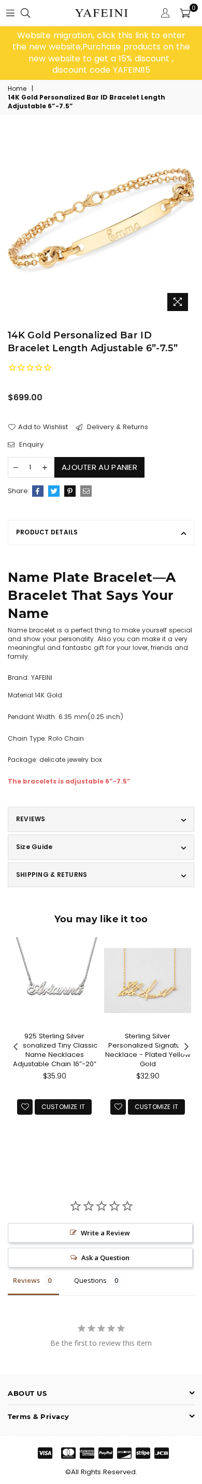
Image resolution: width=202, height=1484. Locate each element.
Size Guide (34, 846)
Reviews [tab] (26, 1280)
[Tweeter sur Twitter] (54, 491)
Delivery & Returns (116, 427)
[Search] (25, 13)
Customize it (63, 1106)
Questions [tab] (90, 1280)
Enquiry (30, 444)
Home (17, 89)
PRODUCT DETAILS (47, 532)
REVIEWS (31, 818)
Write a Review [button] (105, 1232)
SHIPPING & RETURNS (51, 874)
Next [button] (186, 1047)
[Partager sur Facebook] (38, 491)
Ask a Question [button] (105, 1257)
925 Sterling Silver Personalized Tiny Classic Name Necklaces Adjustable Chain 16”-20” (54, 1050)
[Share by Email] (86, 491)
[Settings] (165, 13)
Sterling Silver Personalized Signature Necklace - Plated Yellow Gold (148, 1050)
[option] (101, 53)
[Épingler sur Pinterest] (70, 491)
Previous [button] (15, 1047)
